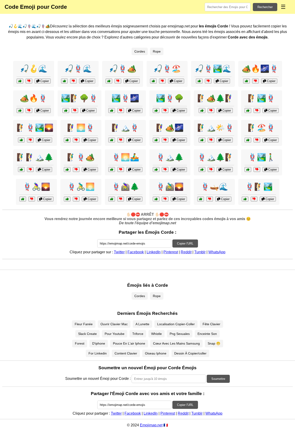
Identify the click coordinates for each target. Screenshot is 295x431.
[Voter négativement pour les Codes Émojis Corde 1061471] (30, 140)
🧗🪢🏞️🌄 (35, 128)
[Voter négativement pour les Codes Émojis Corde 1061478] (118, 81)
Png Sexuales (180, 334)
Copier (44, 81)
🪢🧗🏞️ (259, 187)
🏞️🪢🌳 (170, 98)
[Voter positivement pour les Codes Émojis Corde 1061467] (67, 199)
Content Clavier (126, 353)
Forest (79, 343)
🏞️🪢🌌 (125, 98)
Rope (157, 51)
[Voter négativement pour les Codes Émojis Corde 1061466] (74, 110)
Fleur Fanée (84, 324)
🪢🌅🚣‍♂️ (125, 157)
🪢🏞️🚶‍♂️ (261, 157)
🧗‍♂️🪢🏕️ (81, 157)
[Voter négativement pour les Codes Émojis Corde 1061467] (76, 199)
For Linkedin (97, 353)
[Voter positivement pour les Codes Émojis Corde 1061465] (200, 199)
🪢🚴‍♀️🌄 (36, 187)
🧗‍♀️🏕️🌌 (170, 128)
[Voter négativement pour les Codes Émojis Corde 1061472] (120, 199)
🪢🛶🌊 (214, 187)
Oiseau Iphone (155, 353)
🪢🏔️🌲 (170, 157)
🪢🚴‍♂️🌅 (81, 187)
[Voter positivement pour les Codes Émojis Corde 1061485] (67, 140)
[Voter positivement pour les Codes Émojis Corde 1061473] (20, 110)
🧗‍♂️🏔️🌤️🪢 (215, 128)
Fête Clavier (211, 324)
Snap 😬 (214, 343)
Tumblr (200, 252)
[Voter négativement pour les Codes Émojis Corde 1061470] (211, 169)
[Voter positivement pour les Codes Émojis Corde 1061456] (245, 199)
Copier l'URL (185, 243)
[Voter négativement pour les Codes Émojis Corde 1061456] (254, 199)
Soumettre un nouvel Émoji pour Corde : (98, 379)
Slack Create (87, 334)
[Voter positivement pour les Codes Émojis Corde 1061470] (202, 169)
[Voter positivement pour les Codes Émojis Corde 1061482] (156, 169)
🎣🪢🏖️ (167, 69)
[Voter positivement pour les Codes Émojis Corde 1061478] (109, 81)
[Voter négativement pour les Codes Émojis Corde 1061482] (165, 169)
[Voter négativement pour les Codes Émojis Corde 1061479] (31, 199)
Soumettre (218, 379)
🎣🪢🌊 (78, 69)
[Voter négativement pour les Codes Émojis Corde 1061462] (257, 169)
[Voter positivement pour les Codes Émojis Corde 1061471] (21, 140)
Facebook (135, 252)
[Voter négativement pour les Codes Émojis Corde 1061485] (76, 140)
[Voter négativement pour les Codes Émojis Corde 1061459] (165, 199)
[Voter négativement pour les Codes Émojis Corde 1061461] (211, 110)
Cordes (139, 51)
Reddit (186, 252)
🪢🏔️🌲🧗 (215, 157)
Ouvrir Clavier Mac (114, 324)
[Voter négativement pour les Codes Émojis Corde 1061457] (30, 169)
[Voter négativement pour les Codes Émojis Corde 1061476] (165, 110)
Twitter (119, 252)
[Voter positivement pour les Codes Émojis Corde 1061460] (246, 81)
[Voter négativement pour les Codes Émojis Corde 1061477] (120, 140)
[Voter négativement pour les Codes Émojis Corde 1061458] (29, 81)
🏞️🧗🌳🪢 (79, 98)
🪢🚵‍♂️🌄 (170, 187)
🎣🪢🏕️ (122, 69)
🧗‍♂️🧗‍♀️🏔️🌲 (35, 157)
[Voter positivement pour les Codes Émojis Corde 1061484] (111, 110)
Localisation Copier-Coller (176, 324)
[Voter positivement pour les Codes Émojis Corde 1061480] (248, 110)
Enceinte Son (207, 334)
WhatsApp (216, 252)
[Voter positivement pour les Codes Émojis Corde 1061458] (20, 81)
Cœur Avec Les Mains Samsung (176, 343)
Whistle (156, 334)
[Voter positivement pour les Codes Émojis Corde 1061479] (22, 199)
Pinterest (170, 252)
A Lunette (142, 324)
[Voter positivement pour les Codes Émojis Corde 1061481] (64, 81)
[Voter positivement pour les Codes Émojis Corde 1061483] (67, 169)
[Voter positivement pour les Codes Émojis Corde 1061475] (111, 169)
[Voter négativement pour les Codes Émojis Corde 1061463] (162, 81)
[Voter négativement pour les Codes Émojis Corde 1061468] (165, 140)
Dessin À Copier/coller (190, 353)
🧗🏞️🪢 (261, 98)
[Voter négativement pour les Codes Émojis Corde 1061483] (76, 169)
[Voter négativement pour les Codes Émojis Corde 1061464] (211, 140)
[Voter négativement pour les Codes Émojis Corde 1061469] (208, 81)
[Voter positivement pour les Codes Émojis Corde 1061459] (156, 199)
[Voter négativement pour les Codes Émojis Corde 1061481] (73, 81)
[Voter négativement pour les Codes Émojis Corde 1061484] (120, 110)
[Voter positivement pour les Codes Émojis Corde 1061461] (202, 110)
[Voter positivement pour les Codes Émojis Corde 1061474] (248, 140)
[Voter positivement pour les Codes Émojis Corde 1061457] (21, 169)
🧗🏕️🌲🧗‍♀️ (215, 98)
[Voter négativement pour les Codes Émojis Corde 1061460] (255, 81)
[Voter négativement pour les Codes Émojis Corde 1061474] (257, 140)
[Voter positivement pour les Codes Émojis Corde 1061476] (156, 110)
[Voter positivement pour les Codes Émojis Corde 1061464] (202, 140)
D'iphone (98, 343)
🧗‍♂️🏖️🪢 (261, 128)
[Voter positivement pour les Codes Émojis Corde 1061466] (65, 110)
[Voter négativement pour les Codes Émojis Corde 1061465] (209, 199)
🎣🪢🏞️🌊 (213, 69)
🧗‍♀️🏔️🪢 (125, 128)
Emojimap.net (151, 425)
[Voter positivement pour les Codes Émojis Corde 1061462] (248, 169)
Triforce (137, 334)
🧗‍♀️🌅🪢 (81, 128)
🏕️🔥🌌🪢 (260, 69)
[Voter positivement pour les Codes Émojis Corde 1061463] (153, 81)
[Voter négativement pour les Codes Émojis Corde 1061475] (120, 169)
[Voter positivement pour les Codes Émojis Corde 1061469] (199, 81)
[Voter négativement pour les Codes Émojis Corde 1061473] (29, 110)
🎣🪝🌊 (33, 69)
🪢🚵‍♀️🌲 (125, 187)
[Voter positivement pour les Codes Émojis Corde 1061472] (111, 199)
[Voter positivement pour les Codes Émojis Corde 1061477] (111, 140)
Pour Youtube (114, 334)
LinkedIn (154, 252)
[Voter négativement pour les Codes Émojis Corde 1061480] (257, 110)
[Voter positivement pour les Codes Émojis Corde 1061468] (156, 140)
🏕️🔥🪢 (33, 98)
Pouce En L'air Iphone (129, 343)
